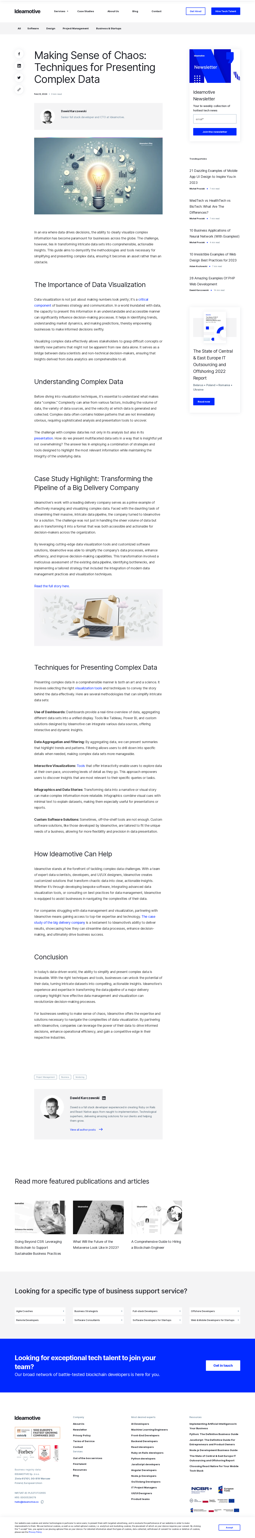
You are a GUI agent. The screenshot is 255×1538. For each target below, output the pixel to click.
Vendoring (79, 1077)
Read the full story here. (52, 586)
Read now (204, 401)
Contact (156, 11)
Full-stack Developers (145, 1311)
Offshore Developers (203, 1311)
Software (33, 28)
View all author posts (83, 1129)
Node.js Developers (143, 1475)
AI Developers (140, 1423)
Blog (135, 11)
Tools (81, 766)
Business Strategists (86, 1311)
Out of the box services (87, 1458)
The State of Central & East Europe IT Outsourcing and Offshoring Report (212, 1458)
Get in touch (223, 1365)
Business (65, 1077)
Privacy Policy (35, 1532)
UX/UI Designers (141, 1493)
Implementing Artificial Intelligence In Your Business (213, 1426)
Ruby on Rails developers (147, 1452)
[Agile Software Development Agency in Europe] (28, 11)
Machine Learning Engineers (149, 1429)
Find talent (79, 1463)
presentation (43, 438)
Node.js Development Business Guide (213, 1450)
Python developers (143, 1458)
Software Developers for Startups (152, 1320)
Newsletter (80, 1429)
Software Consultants (87, 1320)
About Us (113, 11)
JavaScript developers (145, 1464)
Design (50, 28)
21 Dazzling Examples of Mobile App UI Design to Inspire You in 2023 (213, 177)
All (19, 28)
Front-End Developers (145, 1435)
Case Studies (85, 11)
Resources (80, 1469)
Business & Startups (108, 28)
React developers (142, 1446)
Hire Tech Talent (225, 11)
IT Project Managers (144, 1487)
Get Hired (195, 11)
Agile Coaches (24, 1311)
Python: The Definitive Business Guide (213, 1434)
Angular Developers (144, 1470)
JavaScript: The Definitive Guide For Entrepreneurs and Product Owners (212, 1442)
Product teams (140, 1499)
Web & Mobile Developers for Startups (212, 1320)
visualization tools (88, 688)
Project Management (76, 28)
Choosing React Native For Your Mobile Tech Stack (214, 1468)
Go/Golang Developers (146, 1481)
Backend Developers (144, 1441)
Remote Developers (27, 1320)
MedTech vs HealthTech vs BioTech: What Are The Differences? (210, 206)
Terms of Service (83, 1441)
